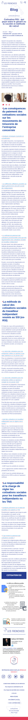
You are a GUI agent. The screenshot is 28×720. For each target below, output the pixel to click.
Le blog (14, 693)
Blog (10, 31)
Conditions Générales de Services (14, 683)
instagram (3, 676)
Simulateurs (14, 696)
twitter (3, 105)
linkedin (6, 104)
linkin (21, 676)
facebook (9, 105)
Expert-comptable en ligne (10, 648)
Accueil (5, 31)
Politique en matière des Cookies (14, 690)
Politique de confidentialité (14, 686)
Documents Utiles (14, 699)
